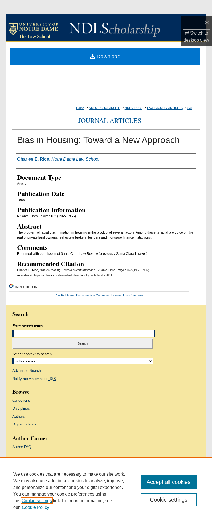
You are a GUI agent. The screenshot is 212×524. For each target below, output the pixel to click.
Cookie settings (37, 500)
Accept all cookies (168, 482)
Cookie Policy (35, 507)
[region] (106, 490)
